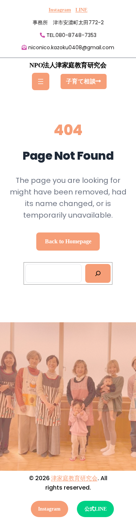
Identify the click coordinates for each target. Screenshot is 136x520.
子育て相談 (81, 81)
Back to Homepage (68, 241)
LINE (81, 10)
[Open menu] (40, 81)
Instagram (60, 10)
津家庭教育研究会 (74, 478)
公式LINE (96, 509)
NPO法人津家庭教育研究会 (67, 65)
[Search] (98, 273)
